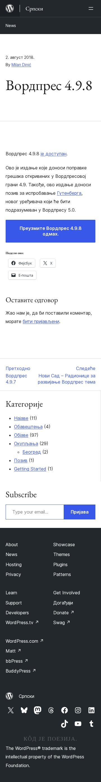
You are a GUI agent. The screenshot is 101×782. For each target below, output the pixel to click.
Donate (63, 612)
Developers (17, 612)
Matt (13, 651)
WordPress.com (25, 641)
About (12, 544)
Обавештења (28, 426)
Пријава (80, 512)
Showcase (64, 544)
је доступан (53, 153)
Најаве (21, 418)
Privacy (13, 574)
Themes (61, 554)
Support (14, 603)
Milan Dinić (21, 64)
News (11, 25)
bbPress (17, 661)
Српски (26, 696)
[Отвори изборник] (92, 8)
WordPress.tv (22, 622)
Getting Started (30, 469)
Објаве (21, 435)
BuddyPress (21, 671)
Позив (20, 460)
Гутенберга (69, 193)
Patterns (62, 574)
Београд (31, 452)
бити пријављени (41, 321)
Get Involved (66, 592)
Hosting (14, 564)
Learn (11, 592)
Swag (61, 622)
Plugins (60, 564)
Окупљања (26, 443)
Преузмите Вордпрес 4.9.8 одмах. (51, 231)
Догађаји (63, 603)
